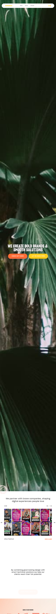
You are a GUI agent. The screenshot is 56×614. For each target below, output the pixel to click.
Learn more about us (28, 586)
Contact (32, 5)
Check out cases (18, 256)
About (26, 5)
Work (21, 5)
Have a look (48, 539)
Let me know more (38, 256)
